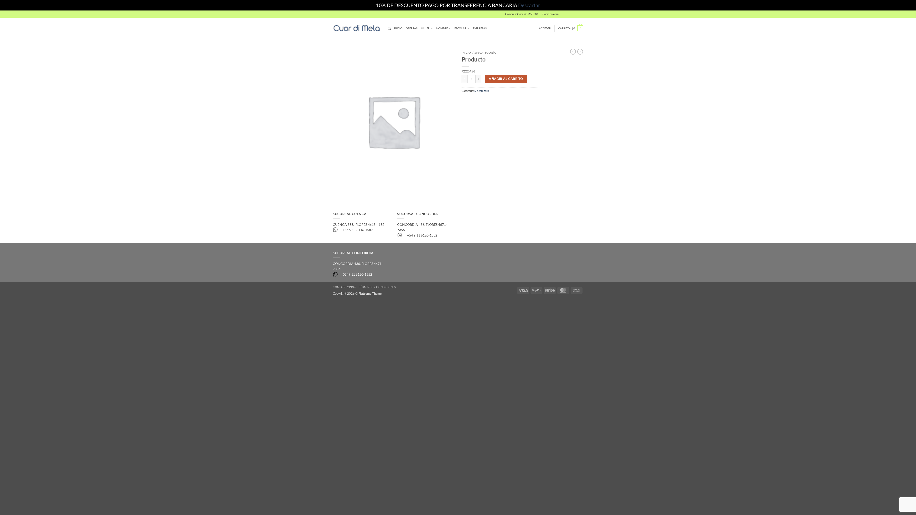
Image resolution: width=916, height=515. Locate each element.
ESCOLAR (460, 28)
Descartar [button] (529, 5)
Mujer (425, 28)
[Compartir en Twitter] (472, 100)
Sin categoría (485, 52)
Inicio (398, 28)
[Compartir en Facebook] (465, 100)
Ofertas (412, 28)
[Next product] (573, 52)
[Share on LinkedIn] (495, 100)
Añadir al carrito (506, 79)
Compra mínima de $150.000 (521, 13)
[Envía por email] (480, 100)
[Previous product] (580, 52)
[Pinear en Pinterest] (487, 100)
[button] (572, 14)
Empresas (480, 28)
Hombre (442, 28)
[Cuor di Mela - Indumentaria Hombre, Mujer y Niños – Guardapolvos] (356, 28)
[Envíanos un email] (585, 16)
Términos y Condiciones (377, 286)
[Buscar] (389, 28)
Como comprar (550, 13)
